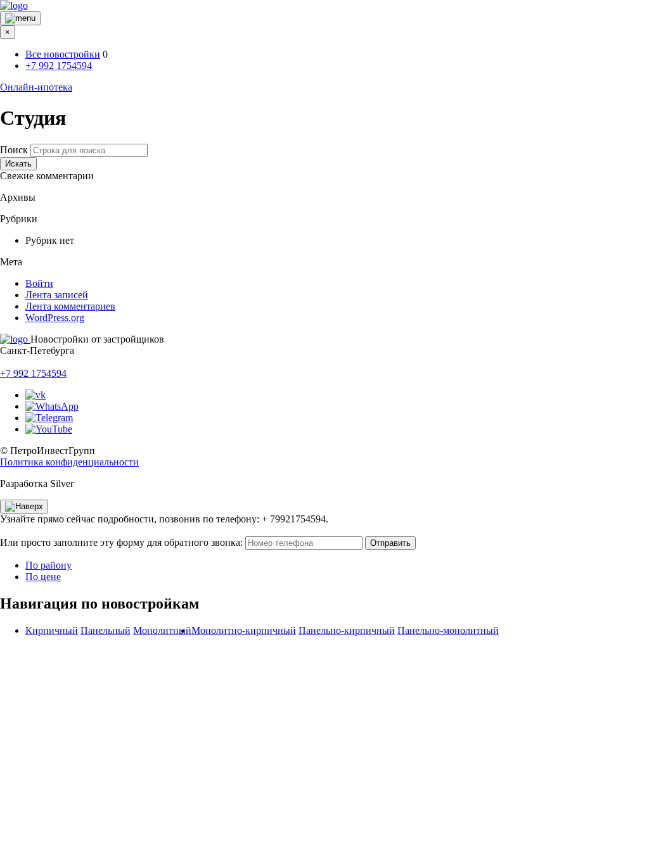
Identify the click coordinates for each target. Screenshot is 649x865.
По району (48, 565)
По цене (43, 576)
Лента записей (56, 294)
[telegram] (49, 417)
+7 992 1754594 (58, 65)
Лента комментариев (70, 306)
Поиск (14, 149)
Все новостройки (62, 54)
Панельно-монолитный (448, 630)
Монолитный (162, 630)
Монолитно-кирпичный (243, 630)
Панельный (105, 630)
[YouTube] (48, 429)
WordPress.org (54, 317)
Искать (18, 163)
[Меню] (20, 18)
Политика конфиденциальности (69, 462)
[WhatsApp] (52, 406)
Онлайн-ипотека (36, 87)
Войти (39, 283)
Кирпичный (51, 630)
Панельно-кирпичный (347, 630)
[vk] (35, 394)
